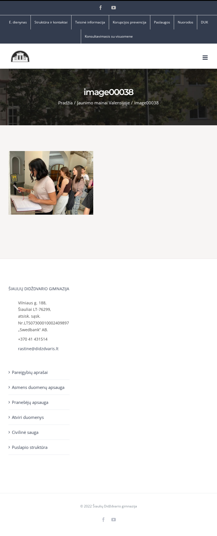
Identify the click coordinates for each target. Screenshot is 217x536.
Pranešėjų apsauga (30, 402)
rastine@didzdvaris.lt (38, 348)
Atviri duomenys (28, 417)
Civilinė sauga (25, 432)
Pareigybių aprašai (30, 372)
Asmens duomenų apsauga (38, 387)
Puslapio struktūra (29, 447)
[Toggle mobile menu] (206, 58)
